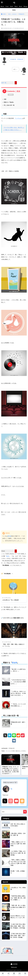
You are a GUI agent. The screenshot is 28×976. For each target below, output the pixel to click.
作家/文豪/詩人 (16, 751)
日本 (11, 59)
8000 (7, 556)
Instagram (10, 804)
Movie (2, 6)
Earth (11, 6)
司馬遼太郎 (20, 59)
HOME (15, 964)
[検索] (25, 811)
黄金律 (14, 663)
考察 (5, 99)
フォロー (14, 974)
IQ (14, 2)
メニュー (19, 974)
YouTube (16, 804)
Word (16, 6)
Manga (25, 6)
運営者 (9, 536)
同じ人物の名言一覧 (9, 105)
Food (7, 6)
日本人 (24, 751)
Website (22, 804)
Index (14, 10)
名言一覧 (3, 82)
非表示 (10, 94)
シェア (8, 974)
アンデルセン (18, 118)
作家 (15, 59)
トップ (25, 974)
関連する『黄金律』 (9, 102)
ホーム (3, 974)
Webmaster (14, 967)
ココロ (8, 751)
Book (20, 6)
